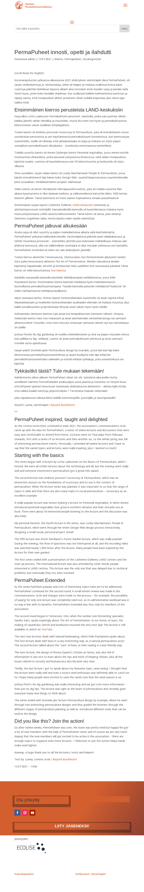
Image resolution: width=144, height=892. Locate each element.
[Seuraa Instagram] (25, 813)
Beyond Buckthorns (62, 405)
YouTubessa (58, 270)
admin (31, 59)
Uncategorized (92, 59)
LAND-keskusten (82, 205)
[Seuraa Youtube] (32, 813)
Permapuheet (72, 59)
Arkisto (58, 59)
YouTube (46, 629)
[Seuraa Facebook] (17, 813)
